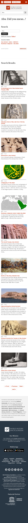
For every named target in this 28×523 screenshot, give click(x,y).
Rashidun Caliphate (6, 43)
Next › (21, 386)
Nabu (13, 36)
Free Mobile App (16, 2)
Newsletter (19, 458)
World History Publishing (10, 477)
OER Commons (12, 410)
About (6, 458)
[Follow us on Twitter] (9, 470)
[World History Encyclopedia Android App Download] (19, 450)
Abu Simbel (4, 42)
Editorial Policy (19, 460)
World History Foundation (9, 475)
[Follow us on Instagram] (18, 470)
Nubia (10, 42)
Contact (11, 458)
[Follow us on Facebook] (6, 470)
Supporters (11, 463)
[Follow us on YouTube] (21, 470)
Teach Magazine (17, 412)
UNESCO (15, 42)
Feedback (6, 460)
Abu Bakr (16, 43)
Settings (19, 463)
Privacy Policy (6, 461)
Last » (14, 389)
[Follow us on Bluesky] (12, 470)
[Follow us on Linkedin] (15, 470)
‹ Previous (14, 386)
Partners (23, 461)
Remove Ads (23, 48)
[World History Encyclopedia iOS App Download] (9, 450)
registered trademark (14, 489)
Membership (7, 2)
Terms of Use (15, 461)
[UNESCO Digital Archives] (14, 501)
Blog (11, 460)
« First (7, 386)
